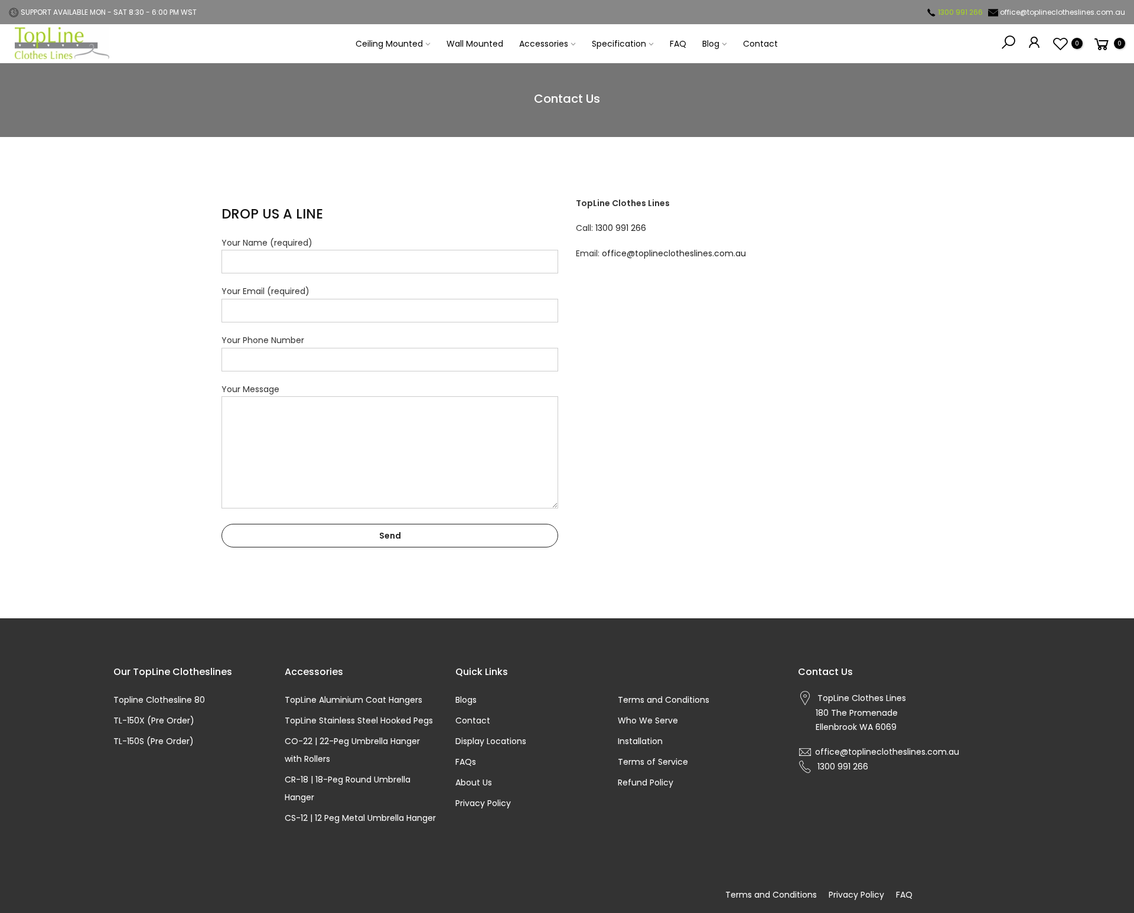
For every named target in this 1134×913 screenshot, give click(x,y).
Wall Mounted (475, 44)
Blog (710, 44)
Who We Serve (648, 720)
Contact (760, 44)
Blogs (466, 700)
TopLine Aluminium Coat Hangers (353, 700)
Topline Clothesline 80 (159, 700)
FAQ (678, 44)
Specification (619, 44)
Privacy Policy (483, 803)
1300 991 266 (620, 228)
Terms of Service (653, 762)
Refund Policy (645, 782)
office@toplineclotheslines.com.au (674, 253)
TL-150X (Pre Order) (153, 720)
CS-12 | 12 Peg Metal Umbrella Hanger (360, 818)
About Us (473, 782)
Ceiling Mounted (389, 44)
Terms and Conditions (663, 700)
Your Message (250, 389)
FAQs (465, 762)
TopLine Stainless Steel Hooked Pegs (359, 720)
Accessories (543, 44)
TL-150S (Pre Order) (153, 741)
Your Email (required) (265, 291)
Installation (640, 741)
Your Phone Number (262, 340)
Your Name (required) (266, 243)
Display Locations (490, 741)
